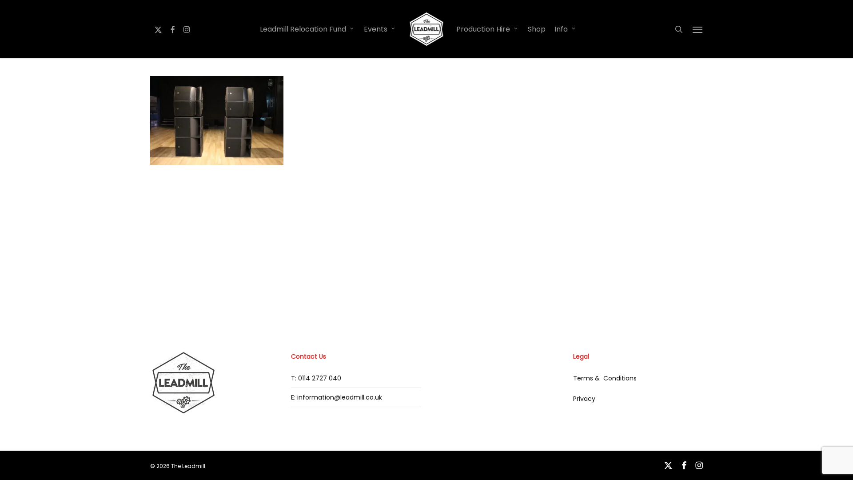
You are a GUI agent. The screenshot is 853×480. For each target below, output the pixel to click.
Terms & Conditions (605, 378)
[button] (698, 29)
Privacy (584, 398)
